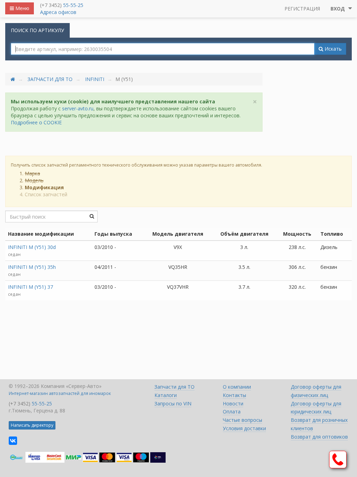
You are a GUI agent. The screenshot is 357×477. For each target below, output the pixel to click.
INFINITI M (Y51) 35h (32, 267)
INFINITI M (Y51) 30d (32, 247)
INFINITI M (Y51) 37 (30, 287)
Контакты (234, 395)
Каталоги (165, 395)
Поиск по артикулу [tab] (37, 30)
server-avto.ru (77, 108)
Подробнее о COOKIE (36, 122)
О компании (237, 386)
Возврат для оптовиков (319, 436)
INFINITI (94, 79)
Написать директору (32, 425)
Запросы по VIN (172, 403)
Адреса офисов (58, 12)
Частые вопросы (242, 420)
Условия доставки (244, 428)
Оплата (232, 411)
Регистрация (302, 8)
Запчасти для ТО (50, 79)
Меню (21, 8)
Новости (233, 403)
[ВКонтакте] (13, 440)
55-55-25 (73, 5)
